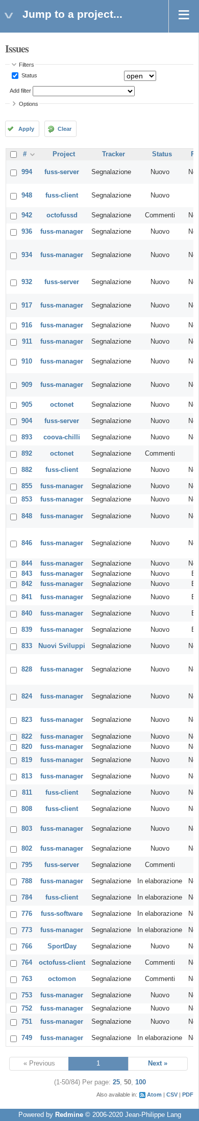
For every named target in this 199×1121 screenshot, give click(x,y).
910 (26, 361)
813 (26, 776)
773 (26, 930)
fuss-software (62, 913)
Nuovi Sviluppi (61, 646)
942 (26, 215)
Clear (64, 129)
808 (26, 808)
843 (26, 573)
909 (26, 384)
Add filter (20, 91)
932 (26, 282)
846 (26, 543)
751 (26, 1021)
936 (26, 231)
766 (26, 946)
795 (26, 864)
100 (140, 1082)
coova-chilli (61, 437)
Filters (26, 65)
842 (26, 583)
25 (116, 1082)
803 (26, 828)
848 (26, 516)
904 (26, 421)
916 (26, 325)
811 (27, 792)
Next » (157, 1063)
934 (26, 255)
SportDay (62, 946)
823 (26, 719)
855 (26, 486)
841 (26, 597)
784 (26, 897)
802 (26, 848)
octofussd (62, 215)
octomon (62, 979)
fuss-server (61, 172)
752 (26, 1008)
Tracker (113, 154)
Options (28, 104)
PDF (187, 1094)
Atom (154, 1094)
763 (26, 979)
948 (26, 195)
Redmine (69, 1114)
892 (26, 453)
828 (26, 669)
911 (27, 341)
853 (26, 499)
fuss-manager (61, 231)
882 (26, 469)
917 (26, 305)
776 (26, 913)
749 (26, 1038)
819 (26, 760)
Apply (26, 129)
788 (26, 881)
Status (28, 75)
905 (26, 404)
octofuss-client (62, 962)
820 (26, 746)
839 (26, 629)
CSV (172, 1094)
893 (26, 437)
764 (26, 962)
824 (26, 696)
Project (64, 154)
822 (26, 736)
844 (26, 563)
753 (26, 995)
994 (26, 172)
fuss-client (61, 195)
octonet (61, 404)
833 (26, 646)
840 (26, 613)
